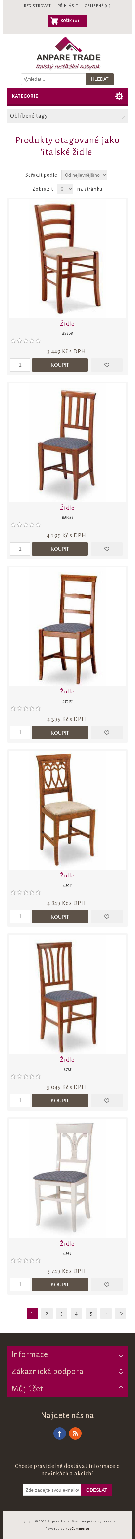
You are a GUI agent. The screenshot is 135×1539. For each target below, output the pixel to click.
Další (106, 1313)
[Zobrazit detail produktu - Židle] (68, 258)
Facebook (59, 1433)
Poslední (120, 1313)
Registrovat (37, 6)
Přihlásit (68, 6)
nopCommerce (77, 1528)
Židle (67, 324)
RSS (75, 1433)
